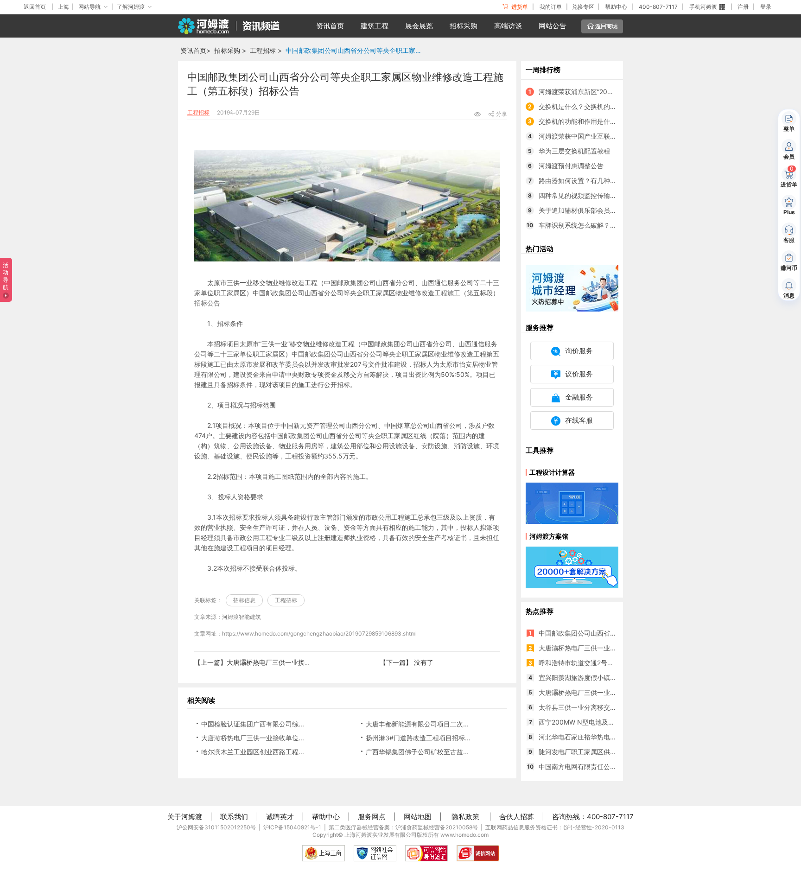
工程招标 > (266, 50)
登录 (765, 6)
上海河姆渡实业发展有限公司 (380, 834)
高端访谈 (508, 25)
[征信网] (375, 853)
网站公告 (552, 25)
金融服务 (579, 397)
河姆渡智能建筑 (241, 616)
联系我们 (234, 816)
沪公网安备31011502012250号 (216, 827)
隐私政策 (465, 816)
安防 (427, 446)
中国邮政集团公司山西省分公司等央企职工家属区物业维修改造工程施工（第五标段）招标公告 (356, 50)
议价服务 (579, 373)
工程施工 (447, 293)
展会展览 (419, 25)
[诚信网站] (478, 853)
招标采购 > (230, 50)
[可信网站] (426, 853)
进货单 (519, 6)
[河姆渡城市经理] (572, 287)
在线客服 (579, 420)
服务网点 (372, 816)
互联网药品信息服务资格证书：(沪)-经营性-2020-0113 (554, 827)
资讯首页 (330, 25)
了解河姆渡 (131, 6)
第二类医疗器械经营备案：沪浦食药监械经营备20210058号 (403, 827)
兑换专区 (583, 6)
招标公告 (207, 303)
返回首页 (35, 6)
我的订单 (551, 6)
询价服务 (579, 350)
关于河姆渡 (184, 816)
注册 (743, 6)
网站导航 (89, 6)
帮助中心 (616, 6)
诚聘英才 (280, 816)
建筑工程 (374, 25)
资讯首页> (195, 50)
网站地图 (418, 816)
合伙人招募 (516, 816)
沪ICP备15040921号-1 (292, 827)
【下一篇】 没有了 (406, 662)
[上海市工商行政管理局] (323, 853)
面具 (375, 527)
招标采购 (463, 25)
